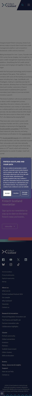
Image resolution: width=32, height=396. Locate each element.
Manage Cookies (24, 193)
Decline (16, 193)
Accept (7, 193)
